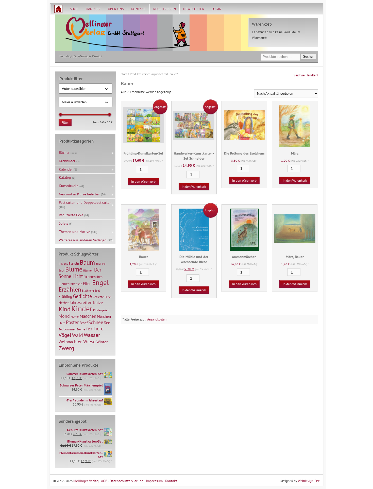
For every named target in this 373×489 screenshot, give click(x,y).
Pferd (62, 323)
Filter (65, 122)
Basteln (74, 263)
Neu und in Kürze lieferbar (79, 194)
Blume (73, 269)
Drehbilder (67, 161)
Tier (89, 328)
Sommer (69, 329)
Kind (65, 309)
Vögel (65, 335)
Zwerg (66, 348)
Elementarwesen (70, 283)
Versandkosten (156, 319)
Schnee (95, 322)
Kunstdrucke (68, 185)
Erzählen (70, 289)
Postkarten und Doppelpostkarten (85, 202)
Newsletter (193, 9)
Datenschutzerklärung (127, 480)
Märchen (104, 316)
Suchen (308, 56)
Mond (64, 316)
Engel (100, 282)
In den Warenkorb (143, 181)
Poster (72, 322)
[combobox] (83, 88)
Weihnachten (70, 342)
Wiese (89, 342)
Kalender (66, 169)
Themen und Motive (74, 231)
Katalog (65, 177)
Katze (98, 302)
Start (124, 74)
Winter (102, 341)
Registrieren (164, 9)
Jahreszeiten (81, 302)
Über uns (116, 9)
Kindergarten (101, 310)
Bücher (64, 152)
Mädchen (88, 316)
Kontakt (138, 9)
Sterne (81, 329)
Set (61, 329)
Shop (74, 9)
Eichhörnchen (93, 277)
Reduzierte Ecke (71, 215)
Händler (93, 9)
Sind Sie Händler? (306, 75)
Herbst (64, 302)
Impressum (154, 480)
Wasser (92, 335)
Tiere (98, 328)
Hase (108, 296)
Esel (97, 290)
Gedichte (82, 296)
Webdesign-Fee (309, 481)
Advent (63, 263)
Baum (87, 262)
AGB (104, 480)
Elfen (87, 283)
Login (216, 9)
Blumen (88, 270)
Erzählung (88, 290)
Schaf (83, 323)
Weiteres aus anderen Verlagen (83, 240)
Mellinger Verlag (86, 480)
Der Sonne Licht (80, 273)
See (107, 322)
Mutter (75, 316)
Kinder (81, 308)
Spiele (63, 223)
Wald (77, 335)
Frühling (65, 296)
